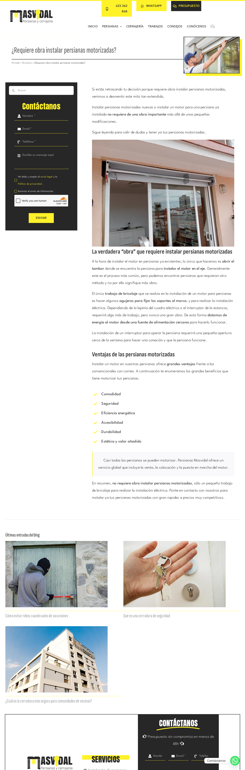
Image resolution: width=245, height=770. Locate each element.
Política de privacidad (30, 184)
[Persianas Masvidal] (31, 10)
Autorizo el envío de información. (36, 191)
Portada (16, 63)
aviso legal (46, 176)
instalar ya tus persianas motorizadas (122, 498)
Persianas (27, 63)
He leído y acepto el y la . (37, 180)
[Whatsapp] (235, 761)
